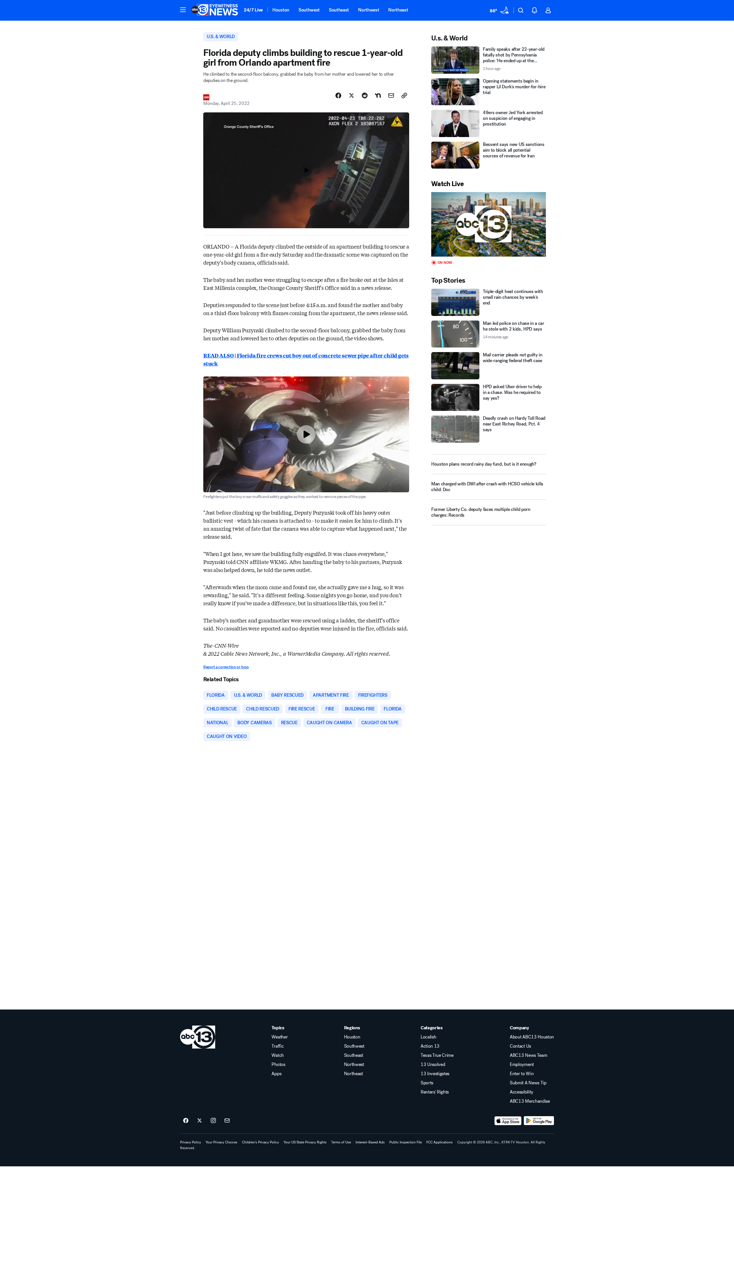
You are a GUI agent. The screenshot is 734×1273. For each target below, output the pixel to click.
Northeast (398, 10)
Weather (280, 1037)
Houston (280, 10)
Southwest (309, 10)
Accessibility (521, 1092)
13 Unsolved (433, 1064)
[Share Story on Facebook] (338, 95)
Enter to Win (522, 1073)
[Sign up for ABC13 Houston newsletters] (227, 1120)
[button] (183, 9)
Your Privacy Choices (221, 1142)
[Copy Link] (404, 95)
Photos (278, 1064)
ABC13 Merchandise (530, 1101)
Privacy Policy (190, 1142)
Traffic (278, 1046)
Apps (276, 1073)
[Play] (488, 224)
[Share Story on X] (351, 95)
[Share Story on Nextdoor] (378, 95)
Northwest (368, 10)
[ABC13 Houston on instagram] (213, 1120)
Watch (278, 1055)
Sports (427, 1083)
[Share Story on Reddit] (365, 95)
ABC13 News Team (528, 1055)
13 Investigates (435, 1073)
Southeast (339, 10)
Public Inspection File (405, 1142)
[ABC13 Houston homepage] (214, 10)
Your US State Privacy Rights (305, 1142)
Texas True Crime (437, 1055)
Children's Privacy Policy (260, 1142)
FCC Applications (439, 1142)
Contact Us (520, 1046)
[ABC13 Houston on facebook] (186, 1120)
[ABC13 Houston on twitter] (199, 1120)
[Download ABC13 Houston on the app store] (508, 1120)
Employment (522, 1064)
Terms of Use (341, 1142)
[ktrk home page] (197, 1037)
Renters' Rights (435, 1092)
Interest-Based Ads (370, 1142)
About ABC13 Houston (532, 1037)
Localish (428, 1037)
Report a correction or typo (226, 667)
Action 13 (430, 1046)
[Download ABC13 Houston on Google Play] (539, 1120)
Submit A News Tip (528, 1083)
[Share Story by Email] (391, 95)
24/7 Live (253, 10)
